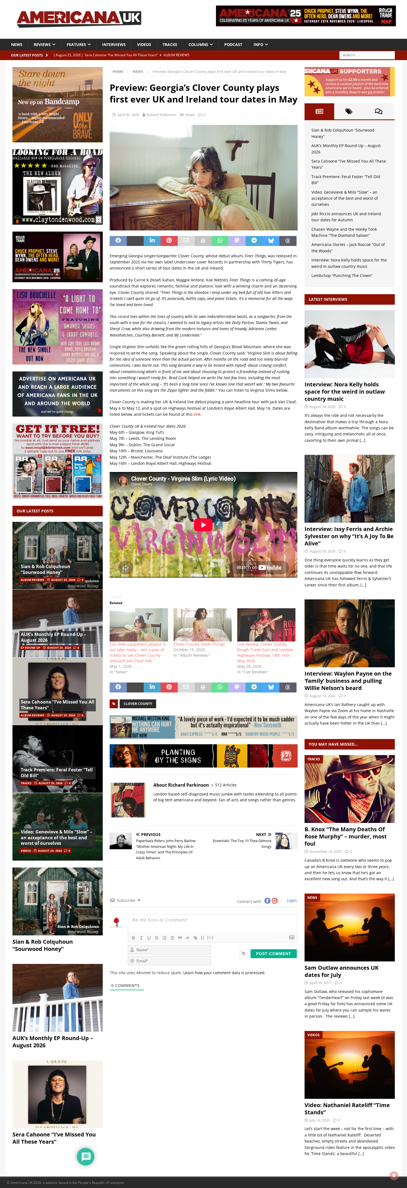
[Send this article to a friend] (186, 241)
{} (203, 937)
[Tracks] (350, 789)
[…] (362, 440)
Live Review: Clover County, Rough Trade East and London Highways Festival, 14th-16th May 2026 (265, 652)
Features (76, 44)
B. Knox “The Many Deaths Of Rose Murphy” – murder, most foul (346, 836)
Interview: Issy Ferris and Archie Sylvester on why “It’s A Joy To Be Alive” (349, 536)
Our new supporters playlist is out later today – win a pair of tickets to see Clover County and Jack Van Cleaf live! (138, 652)
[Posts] (319, 111)
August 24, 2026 (322, 406)
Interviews (114, 44)
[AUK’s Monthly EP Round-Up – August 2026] (57, 623)
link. (198, 414)
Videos (144, 44)
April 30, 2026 (128, 114)
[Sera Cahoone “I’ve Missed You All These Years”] (57, 691)
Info (258, 44)
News (16, 44)
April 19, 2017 (320, 982)
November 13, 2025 (325, 851)
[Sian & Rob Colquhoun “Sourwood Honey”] (57, 556)
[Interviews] (350, 344)
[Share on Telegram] (254, 241)
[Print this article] (203, 241)
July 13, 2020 (319, 1120)
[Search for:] (367, 54)
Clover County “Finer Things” (200, 644)
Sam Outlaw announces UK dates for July (341, 971)
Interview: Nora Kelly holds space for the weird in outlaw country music (345, 391)
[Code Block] (188, 938)
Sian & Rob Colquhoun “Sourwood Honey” (45, 569)
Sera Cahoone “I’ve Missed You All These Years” (57, 705)
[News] (350, 927)
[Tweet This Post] (135, 241)
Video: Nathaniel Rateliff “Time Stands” (347, 1108)
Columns (198, 44)
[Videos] (350, 1065)
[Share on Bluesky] (270, 241)
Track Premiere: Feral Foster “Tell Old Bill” (57, 773)
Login (291, 900)
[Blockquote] (180, 938)
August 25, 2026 (63, 580)
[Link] (195, 938)
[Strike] (157, 938)
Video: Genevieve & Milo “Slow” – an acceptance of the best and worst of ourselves (56, 837)
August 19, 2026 (322, 551)
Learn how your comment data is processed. (224, 972)
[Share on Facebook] (118, 241)
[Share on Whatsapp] (220, 241)
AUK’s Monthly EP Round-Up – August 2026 (53, 637)
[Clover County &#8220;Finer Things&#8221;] (203, 625)
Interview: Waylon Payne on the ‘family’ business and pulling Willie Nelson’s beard (348, 681)
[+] (210, 937)
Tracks (170, 44)
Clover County (138, 703)
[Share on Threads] (287, 241)
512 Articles (226, 784)
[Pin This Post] (169, 241)
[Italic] (141, 938)
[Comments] (378, 111)
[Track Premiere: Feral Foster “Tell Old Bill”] (57, 759)
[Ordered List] (164, 938)
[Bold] (133, 938)
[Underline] (149, 938)
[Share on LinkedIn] (152, 241)
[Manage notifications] (394, 1175)
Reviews (42, 44)
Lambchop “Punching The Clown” (342, 275)
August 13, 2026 (322, 695)
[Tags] (349, 111)
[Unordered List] (172, 938)
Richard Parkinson (161, 114)
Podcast (233, 44)
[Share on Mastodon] (236, 241)
